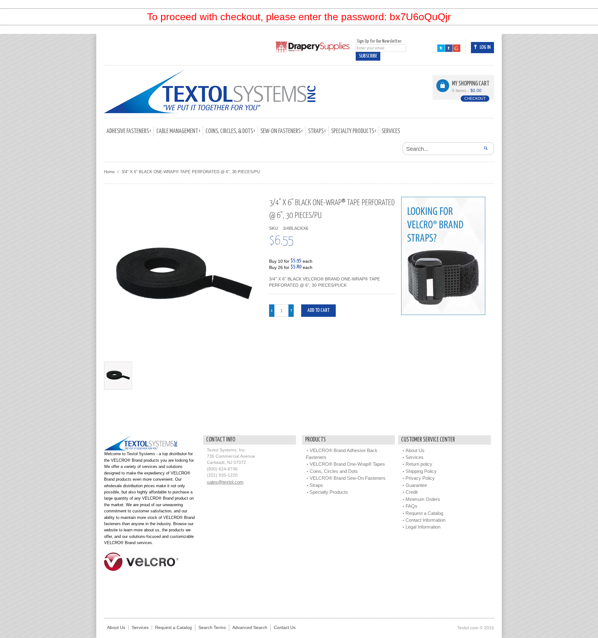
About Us (415, 450)
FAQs (411, 506)
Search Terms (212, 627)
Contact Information (425, 520)
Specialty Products (329, 492)
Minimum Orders (423, 499)
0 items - (467, 90)
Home (109, 171)
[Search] (485, 148)
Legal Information (423, 526)
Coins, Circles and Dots (334, 471)
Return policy (419, 464)
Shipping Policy (421, 471)
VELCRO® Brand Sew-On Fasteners (348, 478)
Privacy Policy (420, 478)
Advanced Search (249, 627)
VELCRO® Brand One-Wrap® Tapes (347, 464)
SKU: (275, 228)
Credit (412, 492)
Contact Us (285, 627)
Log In (485, 47)
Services (415, 457)
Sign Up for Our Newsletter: (379, 41)
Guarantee (416, 485)
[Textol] (210, 91)
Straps (316, 485)
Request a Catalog (424, 513)
